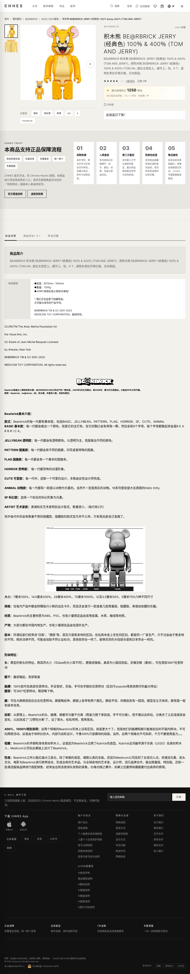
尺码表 (110, 104)
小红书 (53, 839)
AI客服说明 (84, 890)
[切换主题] (182, 6)
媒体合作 (158, 845)
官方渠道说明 (15, 193)
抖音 (39, 839)
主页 (34, 5)
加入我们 (158, 850)
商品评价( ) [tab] (31, 235)
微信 (36, 113)
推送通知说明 (85, 878)
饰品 (61, 5)
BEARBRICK (31, 19)
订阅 (178, 797)
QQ (69, 113)
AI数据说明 (84, 895)
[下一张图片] (90, 64)
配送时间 (120, 850)
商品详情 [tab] (10, 235)
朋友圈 (47, 113)
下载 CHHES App (16, 816)
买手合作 (158, 833)
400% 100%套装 (50, 19)
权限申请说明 (85, 850)
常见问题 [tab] (53, 235)
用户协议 (83, 822)
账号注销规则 (85, 845)
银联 (159, 966)
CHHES (13, 6)
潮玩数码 (17, 19)
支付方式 (120, 839)
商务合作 (158, 839)
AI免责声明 (84, 872)
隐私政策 (83, 827)
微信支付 (169, 966)
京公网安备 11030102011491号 (45, 966)
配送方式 (120, 827)
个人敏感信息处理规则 (90, 833)
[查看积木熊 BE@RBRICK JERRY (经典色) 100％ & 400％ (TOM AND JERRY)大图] (58, 62)
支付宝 (181, 966)
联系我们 (158, 827)
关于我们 (158, 822)
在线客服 (12, 839)
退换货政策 (37, 193)
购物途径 (120, 856)
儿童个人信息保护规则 (90, 839)
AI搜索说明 (84, 901)
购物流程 (120, 822)
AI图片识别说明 (86, 907)
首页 (6, 19)
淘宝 (26, 839)
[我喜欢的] (155, 6)
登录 (129, 6)
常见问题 (120, 845)
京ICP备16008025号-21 (14, 966)
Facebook (27, 120)
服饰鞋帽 (48, 5)
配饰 (72, 5)
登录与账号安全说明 (89, 856)
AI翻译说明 (84, 884)
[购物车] (162, 6)
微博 (59, 113)
